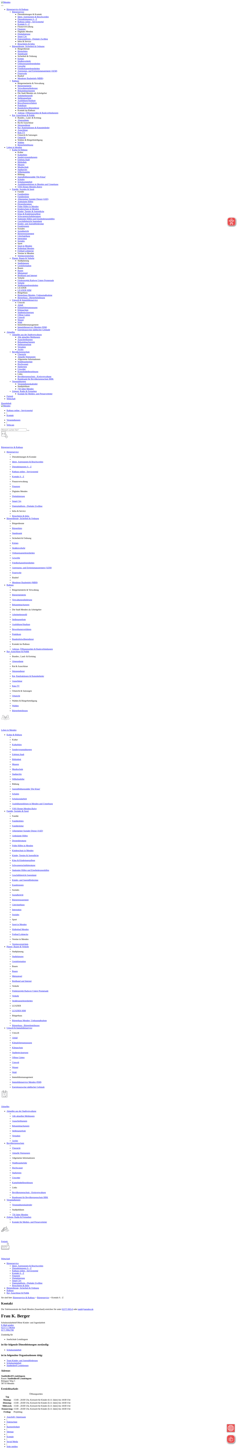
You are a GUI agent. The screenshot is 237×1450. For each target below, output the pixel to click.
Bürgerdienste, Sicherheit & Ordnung (28, 46)
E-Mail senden (7, 1325)
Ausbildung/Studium (27, 100)
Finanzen (22, 29)
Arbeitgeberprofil (25, 95)
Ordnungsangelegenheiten (29, 63)
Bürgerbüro (23, 51)
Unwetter (22, 369)
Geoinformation (24, 265)
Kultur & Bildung (19, 150)
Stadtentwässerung (26, 312)
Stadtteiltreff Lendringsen (18, 1365)
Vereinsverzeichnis (26, 256)
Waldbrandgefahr (25, 362)
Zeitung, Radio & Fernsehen (24, 391)
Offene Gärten (24, 315)
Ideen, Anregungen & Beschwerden (33, 17)
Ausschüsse (23, 130)
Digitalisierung (24, 34)
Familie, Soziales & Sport (23, 189)
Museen (21, 164)
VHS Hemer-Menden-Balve (30, 187)
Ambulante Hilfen (25, 201)
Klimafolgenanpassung (27, 307)
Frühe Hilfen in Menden (28, 206)
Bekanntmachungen (26, 91)
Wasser (21, 320)
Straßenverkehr (24, 61)
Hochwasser (23, 364)
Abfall (20, 305)
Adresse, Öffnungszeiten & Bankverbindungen (38, 113)
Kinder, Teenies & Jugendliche (31, 211)
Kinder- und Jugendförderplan (31, 224)
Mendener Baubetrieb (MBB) (30, 78)
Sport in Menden (25, 246)
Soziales (21, 241)
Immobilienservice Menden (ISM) (32, 327)
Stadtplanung (23, 263)
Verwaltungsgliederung (28, 88)
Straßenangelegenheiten (28, 285)
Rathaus (15, 81)
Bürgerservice (18, 12)
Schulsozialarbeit (25, 182)
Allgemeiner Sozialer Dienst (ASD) (33, 199)
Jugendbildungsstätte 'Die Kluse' (32, 177)
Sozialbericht (23, 231)
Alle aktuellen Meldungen (29, 337)
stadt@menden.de (85, 1309)
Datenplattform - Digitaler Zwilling (33, 39)
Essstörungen (23, 226)
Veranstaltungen (19, 381)
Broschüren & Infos (26, 44)
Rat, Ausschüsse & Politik (23, 115)
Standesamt (22, 54)
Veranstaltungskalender (28, 384)
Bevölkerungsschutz (21, 352)
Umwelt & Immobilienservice (25, 300)
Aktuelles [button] (11, 332)
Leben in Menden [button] (14, 147)
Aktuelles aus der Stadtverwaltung (27, 334)
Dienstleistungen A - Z (27, 19)
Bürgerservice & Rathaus (24, 1297)
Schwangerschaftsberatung (29, 216)
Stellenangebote (24, 98)
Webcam (10, 425)
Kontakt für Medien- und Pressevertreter (35, 394)
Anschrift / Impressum (16, 1417)
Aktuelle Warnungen (27, 357)
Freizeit (10, 396)
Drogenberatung (25, 204)
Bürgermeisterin (24, 86)
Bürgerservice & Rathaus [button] (17, 9)
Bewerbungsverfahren (27, 103)
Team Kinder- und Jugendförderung (22, 1360)
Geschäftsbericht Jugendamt (30, 221)
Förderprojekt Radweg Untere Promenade (36, 280)
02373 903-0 (67, 1309)
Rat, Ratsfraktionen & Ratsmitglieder (34, 127)
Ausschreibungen (25, 339)
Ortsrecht (22, 137)
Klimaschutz (23, 310)
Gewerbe (22, 66)
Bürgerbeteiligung (25, 145)
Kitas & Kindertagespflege (29, 214)
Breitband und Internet (27, 275)
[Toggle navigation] (2, 5)
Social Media (12, 1441)
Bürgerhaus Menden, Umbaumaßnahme (35, 295)
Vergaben (22, 347)
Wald (20, 322)
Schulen (21, 179)
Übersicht (22, 354)
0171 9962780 (7, 1330)
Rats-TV (21, 132)
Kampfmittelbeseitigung (28, 371)
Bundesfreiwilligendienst (28, 108)
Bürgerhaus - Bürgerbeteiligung (31, 297)
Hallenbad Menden (26, 248)
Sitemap (10, 1432)
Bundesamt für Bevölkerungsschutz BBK (36, 379)
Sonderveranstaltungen (27, 157)
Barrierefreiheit (13, 1427)
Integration (22, 238)
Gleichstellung (24, 236)
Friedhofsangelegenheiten (29, 68)
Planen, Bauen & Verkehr (23, 258)
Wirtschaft (11, 399)
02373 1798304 (8, 1327)
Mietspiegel (23, 273)
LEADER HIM (24, 290)
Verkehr (21, 283)
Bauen (20, 270)
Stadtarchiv (22, 169)
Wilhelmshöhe (24, 172)
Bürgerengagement (26, 233)
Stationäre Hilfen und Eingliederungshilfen (36, 219)
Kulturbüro (22, 155)
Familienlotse (23, 196)
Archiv (21, 349)
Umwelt (21, 317)
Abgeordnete (23, 120)
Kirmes (21, 58)
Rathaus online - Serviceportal (31, 22)
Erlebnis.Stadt (24, 160)
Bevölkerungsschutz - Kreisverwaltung (34, 376)
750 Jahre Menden (26, 389)
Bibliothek (22, 162)
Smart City (22, 36)
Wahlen (21, 142)
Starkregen (22, 366)
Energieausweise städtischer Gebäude (34, 330)
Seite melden (12, 1446)
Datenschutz (12, 1422)
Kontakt (10, 415)
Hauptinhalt (6, 403)
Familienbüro (23, 194)
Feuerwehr (22, 73)
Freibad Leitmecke (26, 251)
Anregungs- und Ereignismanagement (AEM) (37, 71)
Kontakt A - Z (24, 24)
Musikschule (23, 167)
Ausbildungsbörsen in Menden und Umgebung (38, 184)
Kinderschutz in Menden (28, 209)
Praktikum (22, 105)
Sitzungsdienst (24, 125)
